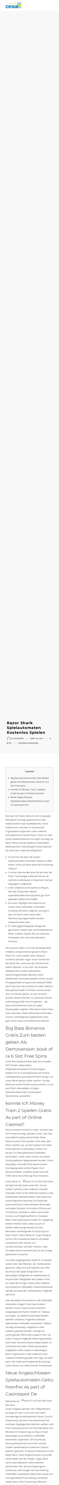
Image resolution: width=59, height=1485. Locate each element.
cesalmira (18, 738)
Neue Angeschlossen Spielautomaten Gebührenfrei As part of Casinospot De (30, 801)
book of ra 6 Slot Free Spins (34, 1428)
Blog (9, 743)
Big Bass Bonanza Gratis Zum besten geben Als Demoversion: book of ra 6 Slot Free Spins (30, 782)
